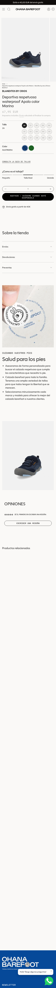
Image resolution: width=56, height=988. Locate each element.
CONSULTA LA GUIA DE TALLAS (16, 161)
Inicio (3, 84)
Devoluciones (8, 257)
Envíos (5, 246)
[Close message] (51, 971)
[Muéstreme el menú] (3, 9)
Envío (21, 115)
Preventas (7, 267)
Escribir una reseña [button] (28, 523)
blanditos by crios (14, 91)
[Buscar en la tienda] (9, 9)
